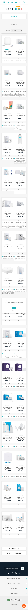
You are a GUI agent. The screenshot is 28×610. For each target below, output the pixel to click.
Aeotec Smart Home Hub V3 (7, 52)
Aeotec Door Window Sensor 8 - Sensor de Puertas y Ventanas (7, 529)
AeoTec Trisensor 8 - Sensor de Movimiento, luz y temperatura (20, 469)
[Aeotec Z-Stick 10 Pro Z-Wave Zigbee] (8, 427)
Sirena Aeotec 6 (7, 246)
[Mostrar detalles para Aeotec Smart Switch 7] (20, 237)
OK (14, 308)
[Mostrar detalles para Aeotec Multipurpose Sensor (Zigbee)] (20, 367)
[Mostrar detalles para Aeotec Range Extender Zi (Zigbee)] (20, 334)
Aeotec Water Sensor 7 (20, 281)
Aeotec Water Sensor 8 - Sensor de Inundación (20, 529)
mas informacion (14, 310)
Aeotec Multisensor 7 (20, 116)
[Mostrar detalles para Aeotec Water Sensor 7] (20, 270)
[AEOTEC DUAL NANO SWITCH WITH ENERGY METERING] (20, 41)
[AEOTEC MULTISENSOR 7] (20, 106)
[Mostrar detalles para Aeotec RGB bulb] (8, 106)
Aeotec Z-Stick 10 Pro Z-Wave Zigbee (7, 438)
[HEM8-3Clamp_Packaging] (8, 488)
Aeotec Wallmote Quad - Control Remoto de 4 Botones (20, 184)
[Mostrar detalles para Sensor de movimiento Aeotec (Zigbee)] (8, 367)
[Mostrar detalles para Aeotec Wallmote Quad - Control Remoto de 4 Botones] (20, 173)
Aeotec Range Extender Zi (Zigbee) (20, 345)
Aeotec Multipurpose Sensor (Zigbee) (20, 378)
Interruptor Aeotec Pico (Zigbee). (7, 408)
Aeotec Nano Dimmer (7, 83)
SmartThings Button (7, 280)
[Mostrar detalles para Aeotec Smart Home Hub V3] (8, 41)
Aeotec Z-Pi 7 (7, 313)
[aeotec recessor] (8, 139)
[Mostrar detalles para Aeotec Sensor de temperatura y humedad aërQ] (8, 334)
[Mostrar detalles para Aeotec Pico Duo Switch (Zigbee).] (20, 397)
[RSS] (19, 573)
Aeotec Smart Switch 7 (20, 247)
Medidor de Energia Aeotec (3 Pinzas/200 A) (20, 438)
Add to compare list (6, 58)
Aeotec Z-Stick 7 (8, 182)
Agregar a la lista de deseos (9, 58)
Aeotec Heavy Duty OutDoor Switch (20, 83)
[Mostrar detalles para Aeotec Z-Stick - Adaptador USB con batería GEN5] (20, 139)
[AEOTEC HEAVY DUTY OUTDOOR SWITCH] (20, 72)
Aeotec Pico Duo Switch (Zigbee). (20, 408)
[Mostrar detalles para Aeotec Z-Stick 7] (8, 173)
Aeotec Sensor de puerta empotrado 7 (20, 314)
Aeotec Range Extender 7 (7, 214)
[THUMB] (20, 427)
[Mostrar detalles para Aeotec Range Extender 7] (8, 204)
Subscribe (22, 568)
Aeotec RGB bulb (7, 115)
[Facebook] (12, 573)
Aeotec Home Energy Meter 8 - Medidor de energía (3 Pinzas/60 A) (7, 499)
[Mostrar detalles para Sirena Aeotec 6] (8, 237)
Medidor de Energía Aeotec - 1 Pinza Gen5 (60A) (20, 215)
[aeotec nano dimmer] (8, 72)
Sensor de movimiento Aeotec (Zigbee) (7, 378)
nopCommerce (17, 606)
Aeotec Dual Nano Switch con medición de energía (20, 53)
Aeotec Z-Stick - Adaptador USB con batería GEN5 (20, 150)
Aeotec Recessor (7, 149)
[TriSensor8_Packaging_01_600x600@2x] (20, 457)
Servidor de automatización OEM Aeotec (7, 469)
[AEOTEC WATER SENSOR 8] (20, 518)
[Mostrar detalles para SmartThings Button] (8, 270)
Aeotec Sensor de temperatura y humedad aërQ (7, 345)
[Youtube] (16, 573)
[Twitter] (8, 573)
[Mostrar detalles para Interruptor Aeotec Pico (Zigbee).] (8, 397)
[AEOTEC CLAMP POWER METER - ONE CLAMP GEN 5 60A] (20, 204)
